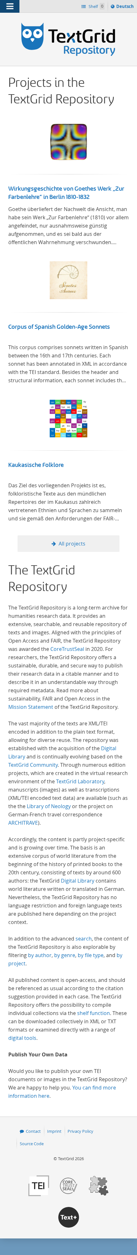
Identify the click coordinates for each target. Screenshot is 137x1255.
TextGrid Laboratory (80, 781)
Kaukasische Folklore (36, 465)
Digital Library (77, 880)
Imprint (54, 1131)
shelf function (93, 1013)
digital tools (22, 1037)
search (84, 938)
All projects (72, 543)
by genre (64, 955)
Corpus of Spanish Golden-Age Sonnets (59, 326)
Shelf (95, 6)
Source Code (32, 1143)
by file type (91, 955)
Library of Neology (49, 806)
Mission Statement (30, 706)
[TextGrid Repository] (68, 24)
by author (40, 955)
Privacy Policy (80, 1131)
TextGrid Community (33, 764)
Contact (33, 1131)
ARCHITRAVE (23, 822)
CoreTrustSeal (67, 648)
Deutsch (125, 7)
